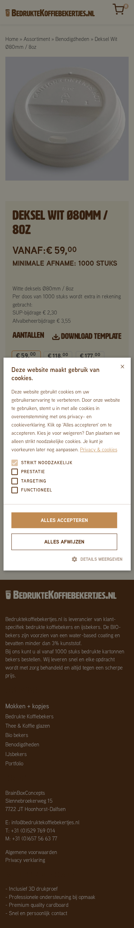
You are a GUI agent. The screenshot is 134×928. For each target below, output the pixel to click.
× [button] (122, 365)
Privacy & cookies (98, 450)
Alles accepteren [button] (64, 520)
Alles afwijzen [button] (64, 541)
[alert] (67, 464)
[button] (67, 559)
